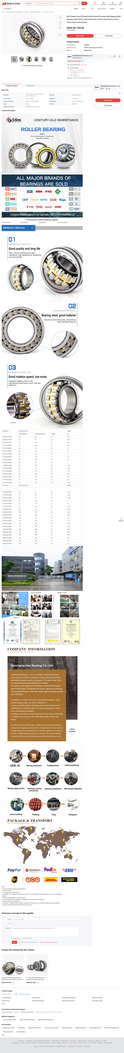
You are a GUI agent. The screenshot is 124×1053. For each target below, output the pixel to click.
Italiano (53, 1042)
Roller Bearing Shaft (80, 1028)
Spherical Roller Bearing (35, 12)
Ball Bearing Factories (8, 1028)
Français (40, 1042)
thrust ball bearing (6, 997)
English (22, 1042)
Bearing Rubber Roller (95, 1028)
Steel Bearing (21, 1028)
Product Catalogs (25, 994)
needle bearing (5, 1000)
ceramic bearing (36, 997)
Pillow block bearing (97, 1000)
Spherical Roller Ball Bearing (111, 1028)
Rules (121, 8)
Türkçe (94, 1042)
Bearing (26, 12)
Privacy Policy (87, 1046)
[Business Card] (120, 93)
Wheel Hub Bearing (97, 997)
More (3, 1035)
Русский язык (47, 1042)
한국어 (75, 1042)
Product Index (91, 1040)
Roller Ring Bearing (67, 1028)
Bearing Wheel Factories (34, 1028)
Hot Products (21, 1040)
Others (3, 1004)
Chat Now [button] (110, 36)
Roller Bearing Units (8, 1032)
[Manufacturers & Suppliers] (11, 3)
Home (3, 12)
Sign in (120, 4)
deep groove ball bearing (68, 1000)
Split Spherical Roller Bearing (45, 1019)
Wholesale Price (64, 1040)
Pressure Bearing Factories (51, 1028)
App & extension (102, 8)
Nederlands (65, 1042)
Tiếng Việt (100, 1042)
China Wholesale (55, 1040)
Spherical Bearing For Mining (27, 1019)
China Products (29, 1040)
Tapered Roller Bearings (38, 1000)
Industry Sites (73, 1040)
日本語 (80, 1042)
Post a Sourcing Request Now (48, 942)
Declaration (79, 1046)
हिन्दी (85, 1042)
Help (92, 8)
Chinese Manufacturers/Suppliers (42, 1040)
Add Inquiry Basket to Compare (33, 65)
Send (14, 942)
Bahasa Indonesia (109, 1042)
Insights (104, 1040)
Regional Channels (82, 1040)
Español (28, 1042)
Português (34, 1042)
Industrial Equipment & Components (14, 12)
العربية (71, 1042)
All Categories (7, 8)
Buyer (83, 8)
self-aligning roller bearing (68, 997)
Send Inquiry (80, 36)
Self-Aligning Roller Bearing (49, 12)
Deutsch (59, 1042)
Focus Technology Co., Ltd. (51, 1046)
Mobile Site (98, 1040)
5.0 (101, 88)
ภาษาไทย (89, 1042)
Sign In (69, 78)
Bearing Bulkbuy (21, 1032)
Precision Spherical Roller (9, 1019)
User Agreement (71, 1046)
